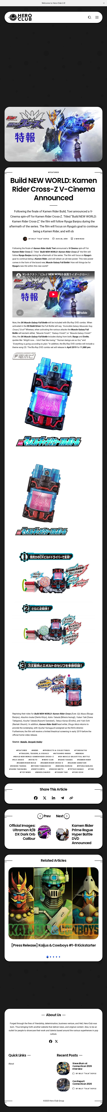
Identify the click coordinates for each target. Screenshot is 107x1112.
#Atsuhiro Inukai (62, 753)
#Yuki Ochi (77, 772)
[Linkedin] (53, 798)
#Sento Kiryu (38, 769)
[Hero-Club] (20, 17)
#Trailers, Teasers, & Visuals (34, 753)
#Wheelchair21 (42, 772)
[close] (104, 3)
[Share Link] (71, 798)
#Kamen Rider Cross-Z (51, 763)
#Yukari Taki (61, 772)
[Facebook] (36, 798)
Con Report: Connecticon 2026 (82, 1083)
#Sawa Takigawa (18, 769)
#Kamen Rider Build (26, 763)
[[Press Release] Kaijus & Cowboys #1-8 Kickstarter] (53, 903)
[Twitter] (44, 798)
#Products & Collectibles (56, 750)
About (11, 1063)
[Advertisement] (53, 41)
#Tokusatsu (80, 750)
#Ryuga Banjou (85, 766)
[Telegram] (62, 798)
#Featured (53, 172)
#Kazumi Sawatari (77, 763)
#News (34, 750)
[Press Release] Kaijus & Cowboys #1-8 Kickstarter (53, 945)
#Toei (91, 769)
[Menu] (97, 17)
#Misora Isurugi (64, 766)
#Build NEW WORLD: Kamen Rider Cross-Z (33, 756)
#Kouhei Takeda (18, 766)
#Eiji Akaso (18, 760)
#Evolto (32, 760)
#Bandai (79, 753)
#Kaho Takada (65, 760)
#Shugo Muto (56, 769)
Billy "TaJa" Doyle (40, 239)
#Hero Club (48, 760)
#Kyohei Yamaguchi (41, 766)
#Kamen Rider (84, 760)
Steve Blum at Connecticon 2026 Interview (82, 1066)
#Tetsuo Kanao (76, 769)
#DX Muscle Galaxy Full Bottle (74, 756)
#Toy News (25, 772)
